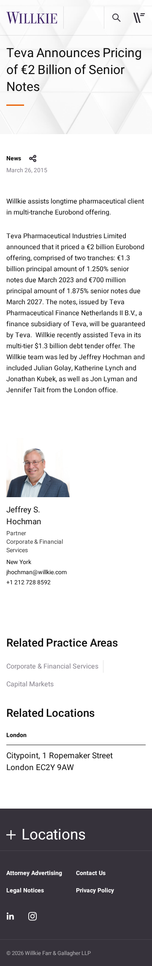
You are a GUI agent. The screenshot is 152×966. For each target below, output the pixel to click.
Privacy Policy (95, 890)
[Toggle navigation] (139, 18)
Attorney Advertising (34, 873)
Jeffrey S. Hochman (23, 516)
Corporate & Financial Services (52, 666)
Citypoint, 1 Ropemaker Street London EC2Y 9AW (59, 761)
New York (18, 562)
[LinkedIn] (10, 916)
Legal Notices (25, 890)
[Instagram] (32, 916)
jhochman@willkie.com (36, 572)
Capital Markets (30, 684)
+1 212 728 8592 (28, 582)
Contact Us (91, 873)
